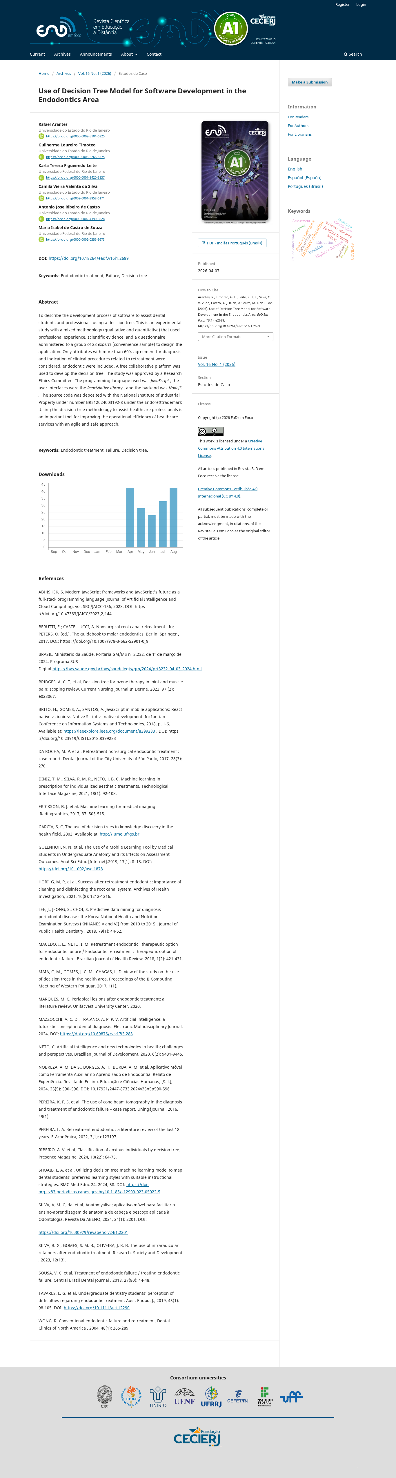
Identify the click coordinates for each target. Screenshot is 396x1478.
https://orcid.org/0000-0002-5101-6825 (75, 136)
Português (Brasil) (305, 186)
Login (361, 4)
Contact (154, 54)
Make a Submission (310, 82)
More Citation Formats (221, 336)
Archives (62, 54)
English (295, 169)
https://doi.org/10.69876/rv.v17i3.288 (96, 1033)
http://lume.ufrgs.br (119, 834)
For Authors (298, 125)
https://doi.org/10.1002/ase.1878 (71, 868)
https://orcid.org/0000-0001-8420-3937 (75, 178)
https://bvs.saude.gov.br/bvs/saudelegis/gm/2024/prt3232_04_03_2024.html (127, 668)
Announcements (96, 54)
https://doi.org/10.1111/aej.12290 (97, 1307)
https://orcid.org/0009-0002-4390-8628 (75, 219)
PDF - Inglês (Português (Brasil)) (234, 243)
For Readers (298, 116)
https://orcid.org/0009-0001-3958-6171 (75, 198)
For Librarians (300, 134)
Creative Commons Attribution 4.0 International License (231, 448)
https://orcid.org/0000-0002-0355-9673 (75, 239)
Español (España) (304, 177)
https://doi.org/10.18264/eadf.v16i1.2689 (89, 258)
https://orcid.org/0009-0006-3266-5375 (75, 157)
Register (342, 4)
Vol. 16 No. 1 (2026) (94, 73)
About (127, 54)
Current (37, 54)
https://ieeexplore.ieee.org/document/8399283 (109, 731)
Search (355, 54)
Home (44, 73)
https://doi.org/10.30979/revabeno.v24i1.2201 (83, 1232)
